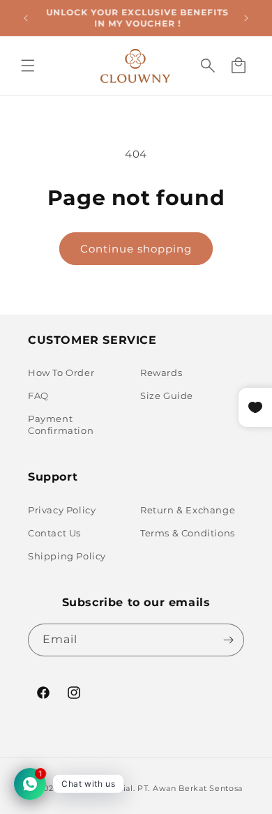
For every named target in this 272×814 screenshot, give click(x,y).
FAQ (38, 395)
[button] (28, 65)
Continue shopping (136, 248)
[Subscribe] (228, 640)
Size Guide (166, 395)
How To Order (61, 372)
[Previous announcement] (25, 18)
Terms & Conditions (187, 532)
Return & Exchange (187, 509)
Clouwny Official (98, 788)
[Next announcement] (246, 18)
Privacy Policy (62, 509)
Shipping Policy (67, 555)
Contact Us (54, 532)
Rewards (161, 372)
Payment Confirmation (60, 424)
